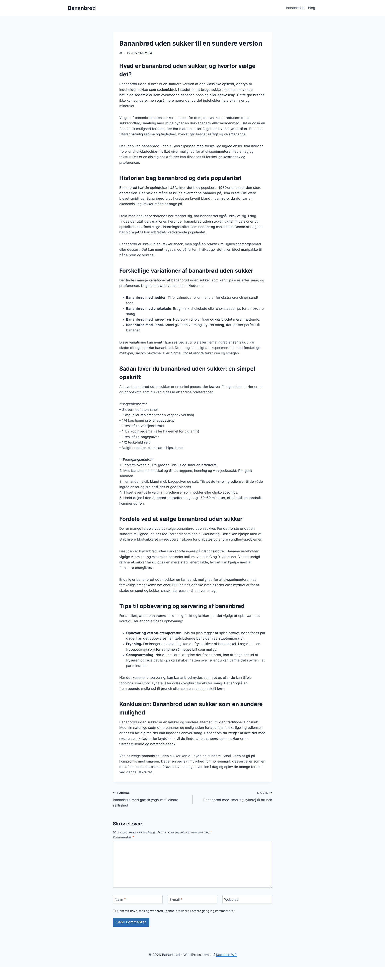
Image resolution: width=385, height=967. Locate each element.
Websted (231, 899)
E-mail (175, 899)
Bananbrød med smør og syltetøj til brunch (237, 796)
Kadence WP (226, 955)
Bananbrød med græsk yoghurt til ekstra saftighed (145, 799)
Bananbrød (295, 8)
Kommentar (123, 837)
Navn (120, 899)
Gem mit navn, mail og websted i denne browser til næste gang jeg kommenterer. (176, 911)
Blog (311, 8)
